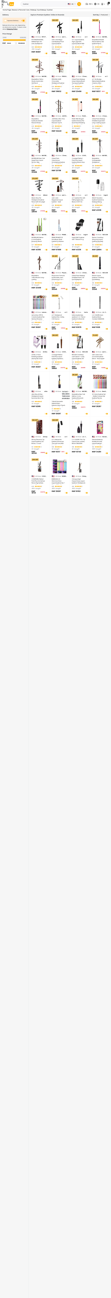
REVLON (105, 235)
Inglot (106, 195)
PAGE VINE (85, 116)
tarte (86, 312)
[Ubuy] (10, 4)
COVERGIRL (85, 155)
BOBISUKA (65, 476)
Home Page (7, 10)
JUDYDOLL (65, 116)
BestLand (105, 391)
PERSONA (65, 76)
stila (45, 391)
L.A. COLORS (105, 312)
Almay (45, 437)
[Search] (79, 4)
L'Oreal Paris (85, 76)
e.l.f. (86, 37)
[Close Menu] (2, 4)
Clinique (85, 476)
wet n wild (65, 37)
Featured (104, 15)
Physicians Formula (65, 273)
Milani (45, 195)
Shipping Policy (12, 29)
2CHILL (45, 352)
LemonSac (44, 312)
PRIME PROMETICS (65, 235)
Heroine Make (105, 437)
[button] (89, 4)
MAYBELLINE (105, 37)
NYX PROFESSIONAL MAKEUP (44, 37)
